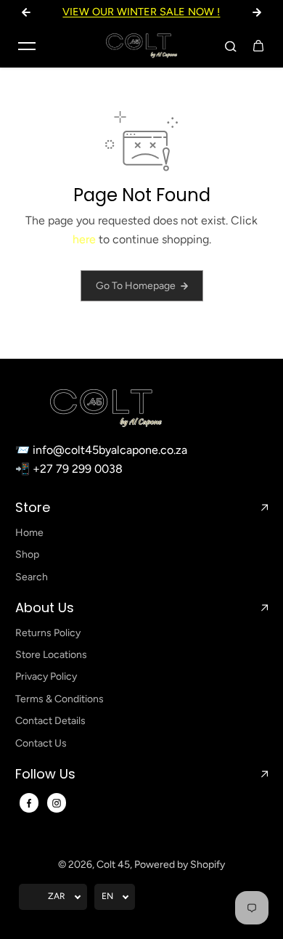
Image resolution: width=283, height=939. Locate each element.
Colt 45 (113, 864)
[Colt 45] (141, 46)
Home (29, 533)
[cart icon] (258, 46)
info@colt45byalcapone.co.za (110, 450)
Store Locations (51, 655)
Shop (27, 554)
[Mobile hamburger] (27, 46)
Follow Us (45, 774)
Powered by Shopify (179, 864)
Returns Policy (48, 633)
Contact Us (41, 743)
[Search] (231, 46)
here (84, 239)
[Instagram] (56, 803)
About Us (44, 608)
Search (31, 577)
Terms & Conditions (59, 699)
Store (32, 508)
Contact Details (50, 721)
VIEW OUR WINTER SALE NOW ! (141, 11)
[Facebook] (29, 803)
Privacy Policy (46, 676)
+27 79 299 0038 (78, 469)
